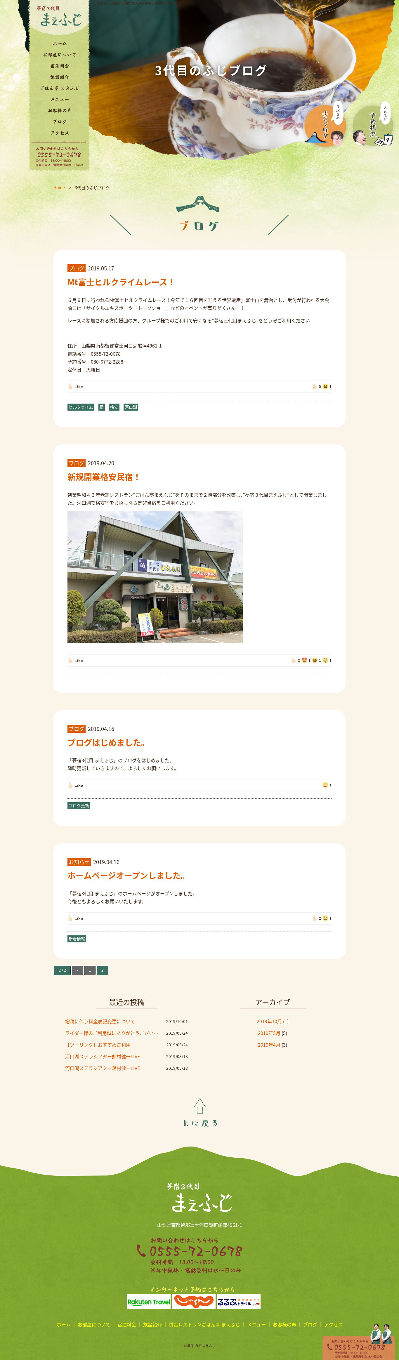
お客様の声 (284, 1324)
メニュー (256, 1324)
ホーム (64, 1324)
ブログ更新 (79, 805)
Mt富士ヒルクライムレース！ (121, 282)
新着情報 (77, 939)
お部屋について (94, 1324)
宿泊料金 (126, 1324)
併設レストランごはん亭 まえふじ (204, 1324)
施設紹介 (152, 1324)
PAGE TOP (199, 1112)
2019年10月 (269, 1021)
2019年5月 (269, 1032)
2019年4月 (269, 1044)
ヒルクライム (81, 407)
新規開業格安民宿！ (104, 476)
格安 (114, 407)
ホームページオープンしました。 (128, 875)
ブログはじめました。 (108, 742)
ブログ (310, 1324)
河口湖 (131, 407)
